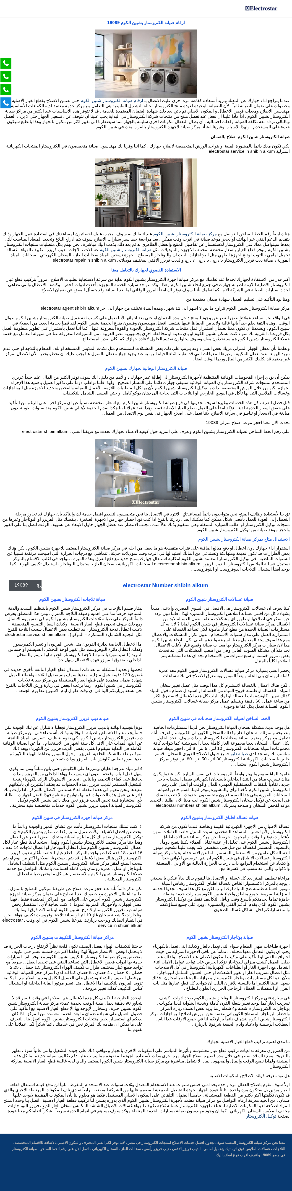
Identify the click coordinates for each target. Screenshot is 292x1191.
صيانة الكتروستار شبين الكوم (125, 250)
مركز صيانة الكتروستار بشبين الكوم (185, 234)
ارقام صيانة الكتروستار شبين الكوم (112, 101)
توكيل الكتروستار (261, 1116)
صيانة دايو (239, 754)
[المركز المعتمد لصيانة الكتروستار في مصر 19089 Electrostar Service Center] (261, 8)
